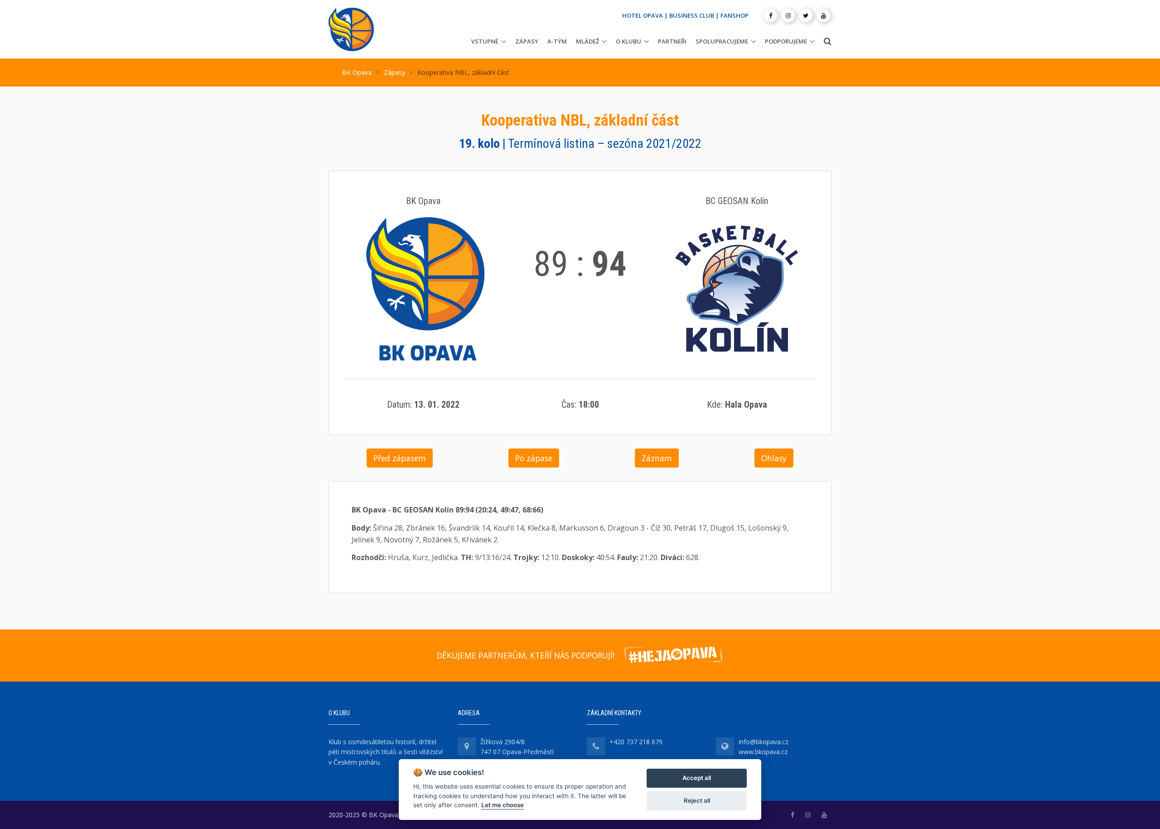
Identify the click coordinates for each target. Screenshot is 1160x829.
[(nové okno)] (792, 814)
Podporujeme (786, 41)
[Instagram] (788, 15)
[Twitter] (805, 15)
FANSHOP (734, 15)
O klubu (628, 41)
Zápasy (526, 41)
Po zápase (533, 458)
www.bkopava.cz (763, 751)
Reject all (697, 800)
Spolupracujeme (722, 41)
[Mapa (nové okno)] (467, 746)
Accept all (696, 777)
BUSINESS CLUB (691, 15)
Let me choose (502, 805)
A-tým (557, 41)
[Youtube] (823, 15)
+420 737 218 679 (635, 741)
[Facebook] (770, 15)
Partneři (672, 41)
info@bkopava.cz (763, 741)
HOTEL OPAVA (642, 15)
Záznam (657, 458)
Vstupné (484, 41)
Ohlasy (774, 458)
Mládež (587, 41)
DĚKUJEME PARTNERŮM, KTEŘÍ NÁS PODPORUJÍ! (525, 655)
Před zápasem (399, 458)
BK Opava (357, 72)
